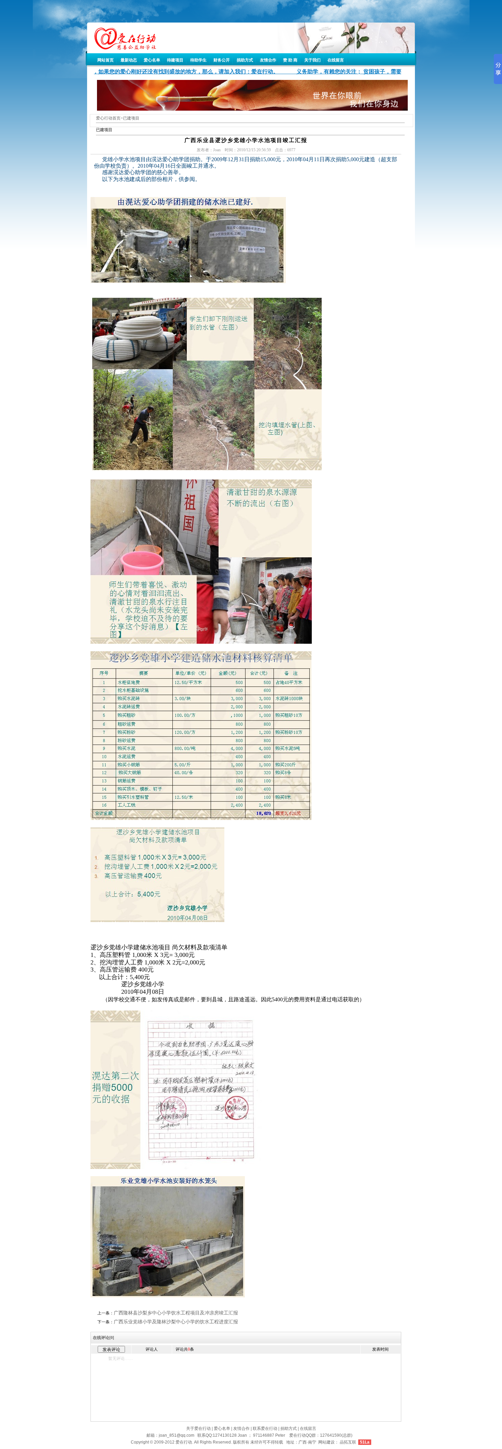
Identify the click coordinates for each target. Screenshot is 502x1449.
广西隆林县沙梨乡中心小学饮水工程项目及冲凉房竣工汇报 (176, 1312)
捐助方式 (245, 60)
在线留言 (335, 60)
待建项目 (175, 60)
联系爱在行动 (265, 1428)
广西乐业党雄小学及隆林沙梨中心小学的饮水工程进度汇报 (176, 1321)
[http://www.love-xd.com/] (121, 48)
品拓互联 (348, 1442)
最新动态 (129, 60)
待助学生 (198, 60)
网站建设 (326, 1442)
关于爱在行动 (198, 1428)
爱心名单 (152, 60)
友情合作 (268, 60)
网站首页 (105, 60)
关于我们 (312, 60)
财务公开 (221, 60)
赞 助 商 (290, 60)
